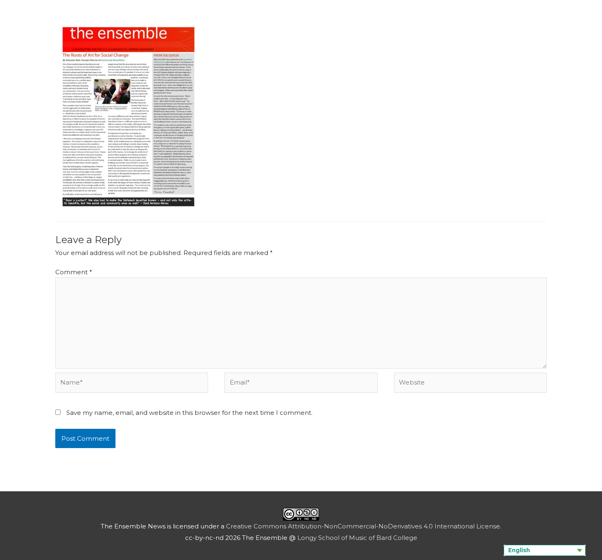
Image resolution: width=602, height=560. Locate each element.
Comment (73, 272)
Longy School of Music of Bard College (357, 538)
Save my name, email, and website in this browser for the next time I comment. (189, 413)
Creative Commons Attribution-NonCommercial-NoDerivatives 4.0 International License (363, 526)
